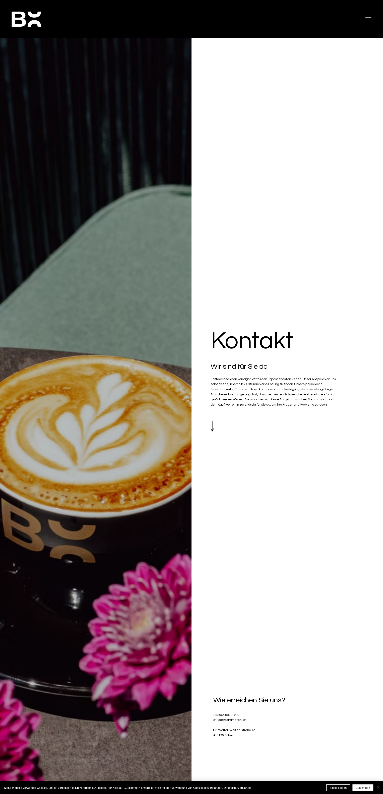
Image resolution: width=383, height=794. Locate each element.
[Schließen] (378, 787)
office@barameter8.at (230, 719)
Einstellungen (338, 788)
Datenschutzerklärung (238, 788)
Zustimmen (363, 788)
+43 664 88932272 (226, 714)
